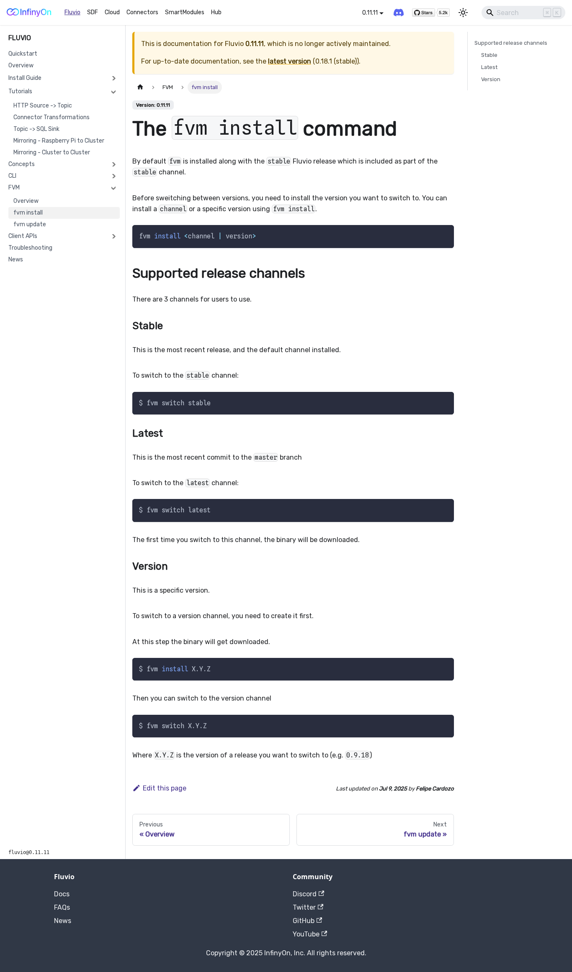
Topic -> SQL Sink (36, 129)
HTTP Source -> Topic (42, 105)
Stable (489, 55)
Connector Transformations (51, 117)
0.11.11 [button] (370, 12)
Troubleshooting (30, 247)
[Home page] (140, 87)
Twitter (304, 907)
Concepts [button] (21, 164)
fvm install (28, 212)
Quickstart (22, 53)
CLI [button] (12, 175)
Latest (489, 67)
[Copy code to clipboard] (444, 235)
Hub (216, 12)
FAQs (62, 907)
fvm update (29, 224)
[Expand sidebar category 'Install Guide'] (113, 78)
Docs (62, 894)
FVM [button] (14, 187)
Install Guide (24, 78)
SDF (92, 12)
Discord (305, 894)
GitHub (303, 921)
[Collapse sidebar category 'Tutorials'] (113, 91)
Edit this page (164, 788)
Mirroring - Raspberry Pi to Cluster (58, 140)
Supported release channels (510, 43)
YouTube (306, 934)
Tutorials (20, 91)
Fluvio (72, 12)
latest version (289, 61)
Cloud (112, 12)
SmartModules (184, 12)
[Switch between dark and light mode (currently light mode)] (463, 12)
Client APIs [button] (22, 236)
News (15, 259)
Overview (20, 65)
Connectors (142, 12)
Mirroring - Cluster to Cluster (51, 152)
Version (490, 79)
